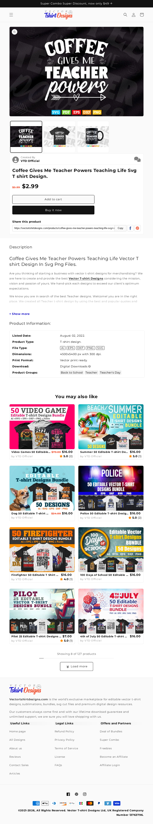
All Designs (17, 739)
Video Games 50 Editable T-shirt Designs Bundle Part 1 (31, 451)
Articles (14, 773)
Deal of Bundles (111, 731)
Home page (17, 731)
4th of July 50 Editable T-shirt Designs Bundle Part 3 (104, 636)
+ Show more (19, 314)
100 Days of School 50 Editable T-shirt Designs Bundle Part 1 (104, 574)
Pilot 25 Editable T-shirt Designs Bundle (36, 636)
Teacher (91, 372)
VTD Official (30, 161)
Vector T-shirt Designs (86, 278)
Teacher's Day (110, 372)
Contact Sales (19, 765)
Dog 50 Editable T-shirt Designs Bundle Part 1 (30, 513)
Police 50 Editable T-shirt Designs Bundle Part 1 (104, 513)
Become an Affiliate (114, 756)
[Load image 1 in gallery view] (26, 137)
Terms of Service (66, 748)
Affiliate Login (110, 765)
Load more (79, 666)
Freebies (106, 748)
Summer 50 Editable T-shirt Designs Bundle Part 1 (104, 451)
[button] (11, 15)
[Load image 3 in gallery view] (93, 137)
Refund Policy (64, 731)
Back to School (72, 372)
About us (15, 748)
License (60, 756)
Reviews (15, 756)
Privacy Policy (65, 739)
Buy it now (53, 210)
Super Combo (109, 739)
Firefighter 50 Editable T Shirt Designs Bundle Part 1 (35, 574)
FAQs (58, 765)
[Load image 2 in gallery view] (60, 137)
